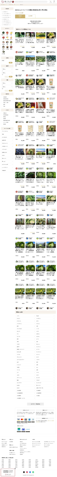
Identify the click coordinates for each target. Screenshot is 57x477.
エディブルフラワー (20, 359)
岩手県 (16, 459)
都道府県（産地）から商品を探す (8, 457)
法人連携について (12, 452)
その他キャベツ (5, 146)
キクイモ (18, 336)
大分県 (23, 467)
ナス (18, 333)
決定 (10, 76)
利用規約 (21, 446)
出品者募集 (11, 441)
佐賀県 (3, 467)
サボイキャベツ (5, 143)
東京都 (30, 461)
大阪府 (16, 464)
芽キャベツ (4, 158)
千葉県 (23, 461)
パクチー (38, 359)
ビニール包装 (5, 122)
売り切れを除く (6, 15)
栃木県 (3, 461)
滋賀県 (3, 464)
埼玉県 (16, 461)
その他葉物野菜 (20, 393)
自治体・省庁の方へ (12, 454)
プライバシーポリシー (23, 448)
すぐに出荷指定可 (7, 22)
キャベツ (31, 23)
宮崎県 (30, 467)
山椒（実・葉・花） (40, 387)
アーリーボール (5, 131)
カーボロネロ (4, 137)
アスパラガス (19, 328)
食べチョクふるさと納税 (36, 441)
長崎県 (10, 467)
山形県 (36, 459)
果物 (11, 34)
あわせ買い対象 (6, 17)
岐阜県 (30, 462)
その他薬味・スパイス (21, 398)
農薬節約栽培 (5, 98)
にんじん (38, 323)
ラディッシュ (19, 377)
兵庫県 (23, 464)
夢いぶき (3, 161)
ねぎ (37, 341)
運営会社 (21, 441)
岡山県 (3, 465)
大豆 (37, 326)
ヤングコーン (38, 351)
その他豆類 (19, 390)
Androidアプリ (46, 446)
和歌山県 (36, 464)
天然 (4, 106)
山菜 (37, 364)
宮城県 (23, 459)
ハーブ (37, 328)
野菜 (7, 34)
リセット (6, 76)
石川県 (3, 462)
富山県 (50, 461)
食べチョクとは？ (4, 441)
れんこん (38, 344)
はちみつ (11, 39)
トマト (18, 315)
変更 (10, 62)
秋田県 (30, 459)
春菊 (18, 380)
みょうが (38, 377)
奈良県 (30, 464)
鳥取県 (43, 464)
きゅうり (18, 331)
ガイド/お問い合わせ (23, 443)
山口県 (16, 465)
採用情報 (21, 454)
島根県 (50, 464)
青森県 (10, 459)
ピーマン (38, 349)
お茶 (11, 44)
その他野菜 (19, 395)
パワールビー (4, 149)
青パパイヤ (38, 385)
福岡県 (50, 465)
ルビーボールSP (5, 164)
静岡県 (36, 462)
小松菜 (18, 367)
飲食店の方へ (4, 446)
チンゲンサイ (38, 382)
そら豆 (18, 344)
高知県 (43, 465)
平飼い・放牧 (5, 102)
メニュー (54, 2)
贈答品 (4, 116)
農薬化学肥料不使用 (7, 100)
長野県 (23, 462)
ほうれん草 (19, 351)
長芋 (37, 362)
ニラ (18, 372)
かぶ (37, 367)
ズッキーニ (38, 346)
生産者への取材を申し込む (13, 447)
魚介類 (3, 44)
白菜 (37, 369)
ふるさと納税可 (6, 13)
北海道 (3, 459)
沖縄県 (43, 467)
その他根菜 (38, 390)
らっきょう (19, 364)
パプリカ (18, 354)
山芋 (18, 362)
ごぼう (18, 375)
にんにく (18, 318)
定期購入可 (6, 19)
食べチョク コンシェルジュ (36, 443)
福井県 (10, 462)
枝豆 (18, 326)
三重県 (50, 462)
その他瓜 (38, 395)
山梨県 (16, 462)
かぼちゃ (38, 333)
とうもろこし (19, 323)
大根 (18, 341)
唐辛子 (18, 346)
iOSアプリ (34, 446)
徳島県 (23, 465)
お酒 (7, 44)
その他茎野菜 (38, 393)
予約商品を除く (6, 24)
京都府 (10, 464)
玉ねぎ (37, 315)
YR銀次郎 (4, 170)
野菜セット (3, 34)
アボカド (38, 380)
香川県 (30, 465)
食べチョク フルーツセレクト (48, 443)
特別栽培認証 (5, 114)
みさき (3, 155)
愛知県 (43, 462)
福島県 (43, 459)
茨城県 (50, 459)
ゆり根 (18, 385)
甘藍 (3, 134)
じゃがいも (38, 318)
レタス (37, 331)
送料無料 (5, 11)
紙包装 (4, 124)
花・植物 (3, 53)
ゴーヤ (37, 372)
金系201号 (4, 140)
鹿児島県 (36, 467)
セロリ (37, 375)
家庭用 (4, 118)
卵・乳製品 (7, 39)
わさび (18, 387)
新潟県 (43, 461)
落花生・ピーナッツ (20, 349)
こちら (26, 413)
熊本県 (16, 467)
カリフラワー (19, 382)
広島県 (10, 465)
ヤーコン (18, 369)
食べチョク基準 (4, 443)
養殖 (4, 104)
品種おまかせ (4, 152)
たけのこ (38, 336)
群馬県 (10, 461)
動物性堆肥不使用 (6, 120)
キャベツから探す (20, 12)
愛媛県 (36, 465)
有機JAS (5, 113)
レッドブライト (5, 167)
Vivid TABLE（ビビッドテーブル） (49, 441)
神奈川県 (36, 461)
